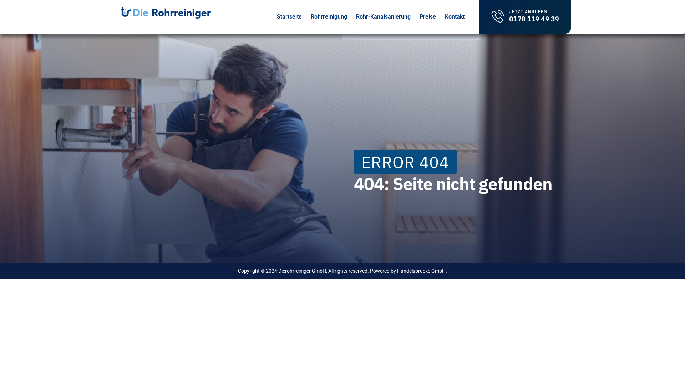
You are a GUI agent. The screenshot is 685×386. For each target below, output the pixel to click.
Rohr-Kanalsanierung (383, 16)
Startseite (289, 16)
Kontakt (455, 16)
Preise (428, 16)
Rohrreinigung (329, 16)
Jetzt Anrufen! (529, 11)
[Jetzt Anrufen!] (498, 16)
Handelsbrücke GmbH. (422, 271)
